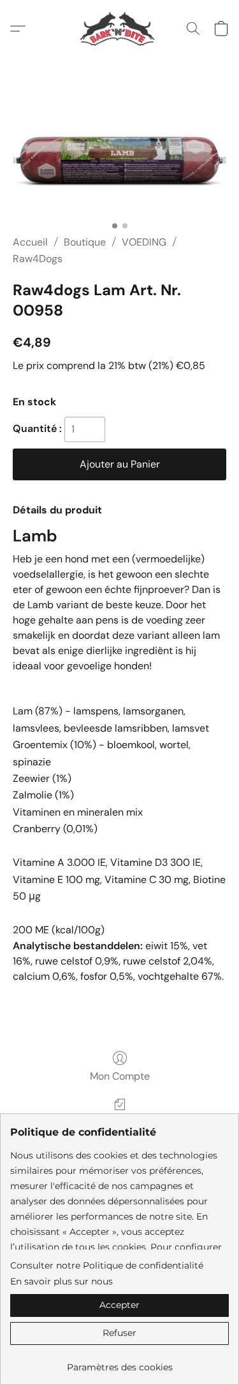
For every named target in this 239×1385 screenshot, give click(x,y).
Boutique (85, 242)
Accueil (30, 242)
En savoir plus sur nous (61, 1281)
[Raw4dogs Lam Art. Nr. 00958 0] (119, 161)
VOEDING (144, 242)
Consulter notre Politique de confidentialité (106, 1265)
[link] (119, 1362)
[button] (119, 28)
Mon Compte (120, 1076)
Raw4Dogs (37, 258)
